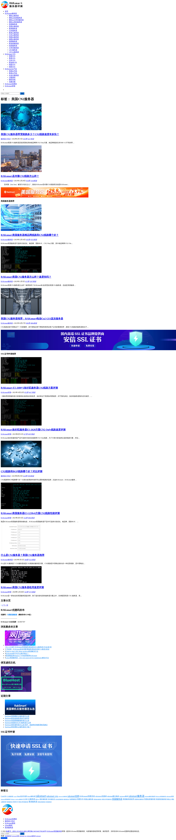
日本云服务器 (14, 35)
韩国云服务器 (14, 37)
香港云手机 (13, 73)
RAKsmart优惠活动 (87, 796)
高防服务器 (49, 801)
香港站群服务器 (42, 801)
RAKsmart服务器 (11, 13)
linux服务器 (31, 796)
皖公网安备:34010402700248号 (35, 831)
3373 (32, 592)
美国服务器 (13, 24)
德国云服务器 (14, 39)
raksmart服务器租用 (150, 796)
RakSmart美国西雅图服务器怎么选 (17, 720)
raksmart (41, 795)
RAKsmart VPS (10, 54)
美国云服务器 (14, 26)
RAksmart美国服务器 (161, 796)
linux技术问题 (22, 796)
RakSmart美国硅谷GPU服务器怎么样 (18, 723)
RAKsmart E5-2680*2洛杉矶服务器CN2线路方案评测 (29, 387)
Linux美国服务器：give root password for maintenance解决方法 (27, 658)
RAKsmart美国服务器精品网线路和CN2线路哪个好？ (30, 235)
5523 (32, 560)
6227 (31, 139)
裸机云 (169, 799)
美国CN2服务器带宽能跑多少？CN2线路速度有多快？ (30, 134)
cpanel (15, 796)
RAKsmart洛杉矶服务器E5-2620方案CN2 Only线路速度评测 (33, 429)
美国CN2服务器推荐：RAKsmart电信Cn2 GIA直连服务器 (32, 318)
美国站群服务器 (150, 799)
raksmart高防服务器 (5, 799)
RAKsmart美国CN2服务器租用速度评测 (22, 587)
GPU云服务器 (14, 52)
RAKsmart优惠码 (11, 84)
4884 (33, 323)
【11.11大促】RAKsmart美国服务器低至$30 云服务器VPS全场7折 (28, 647)
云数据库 (12, 77)
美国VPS (12, 56)
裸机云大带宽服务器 (16, 20)
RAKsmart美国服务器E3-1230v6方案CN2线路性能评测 (30, 513)
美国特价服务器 (139, 799)
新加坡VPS (13, 62)
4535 (33, 239)
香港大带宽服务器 (23, 802)
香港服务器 (13, 28)
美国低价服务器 (97, 799)
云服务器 (31, 799)
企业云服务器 (14, 75)
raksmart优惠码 (101, 796)
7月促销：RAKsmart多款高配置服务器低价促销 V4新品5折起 (27, 649)
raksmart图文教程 (113, 796)
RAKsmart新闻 (10, 823)
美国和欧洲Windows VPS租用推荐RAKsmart (21, 655)
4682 (31, 518)
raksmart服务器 (137, 796)
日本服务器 (13, 30)
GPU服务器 (13, 50)
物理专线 (12, 79)
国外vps (37, 799)
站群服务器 (13, 45)
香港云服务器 (14, 33)
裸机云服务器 (14, 15)
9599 (31, 476)
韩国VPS (12, 64)
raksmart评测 (170, 796)
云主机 (25, 799)
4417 (32, 392)
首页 (6, 11)
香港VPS (12, 58)
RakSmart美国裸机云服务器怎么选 (17, 716)
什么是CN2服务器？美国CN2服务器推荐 (22, 555)
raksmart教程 (124, 796)
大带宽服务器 (14, 48)
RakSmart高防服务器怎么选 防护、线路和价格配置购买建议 (26, 725)
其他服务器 (9, 827)
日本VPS (12, 60)
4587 (31, 434)
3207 (33, 281)
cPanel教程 (8, 825)
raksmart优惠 (73, 796)
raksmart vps (52, 796)
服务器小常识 (6, 139)
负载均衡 (12, 82)
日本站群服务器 (59, 799)
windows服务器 (19, 799)
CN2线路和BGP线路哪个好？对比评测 (21, 471)
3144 (33, 181)
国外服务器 (43, 799)
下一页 (5, 605)
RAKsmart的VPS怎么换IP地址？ (17, 653)
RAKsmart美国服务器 (54, 831)
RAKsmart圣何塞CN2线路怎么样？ (20, 176)
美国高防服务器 (161, 799)
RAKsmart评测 (10, 86)
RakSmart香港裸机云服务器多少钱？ (18, 727)
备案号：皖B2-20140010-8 (15, 831)
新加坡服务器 (14, 43)
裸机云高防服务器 (15, 22)
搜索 (22, 93)
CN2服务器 (10, 796)
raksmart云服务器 (62, 796)
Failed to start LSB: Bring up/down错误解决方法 (22, 651)
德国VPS (12, 67)
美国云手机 (13, 71)
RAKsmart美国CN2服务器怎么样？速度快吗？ (26, 276)
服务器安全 (66, 799)
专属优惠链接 (12, 614)
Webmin (13, 799)
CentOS (3, 796)
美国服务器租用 (128, 799)
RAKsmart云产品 (11, 69)
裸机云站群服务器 (15, 18)
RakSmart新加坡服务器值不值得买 (17, 718)
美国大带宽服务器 (107, 799)
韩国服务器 (13, 41)
